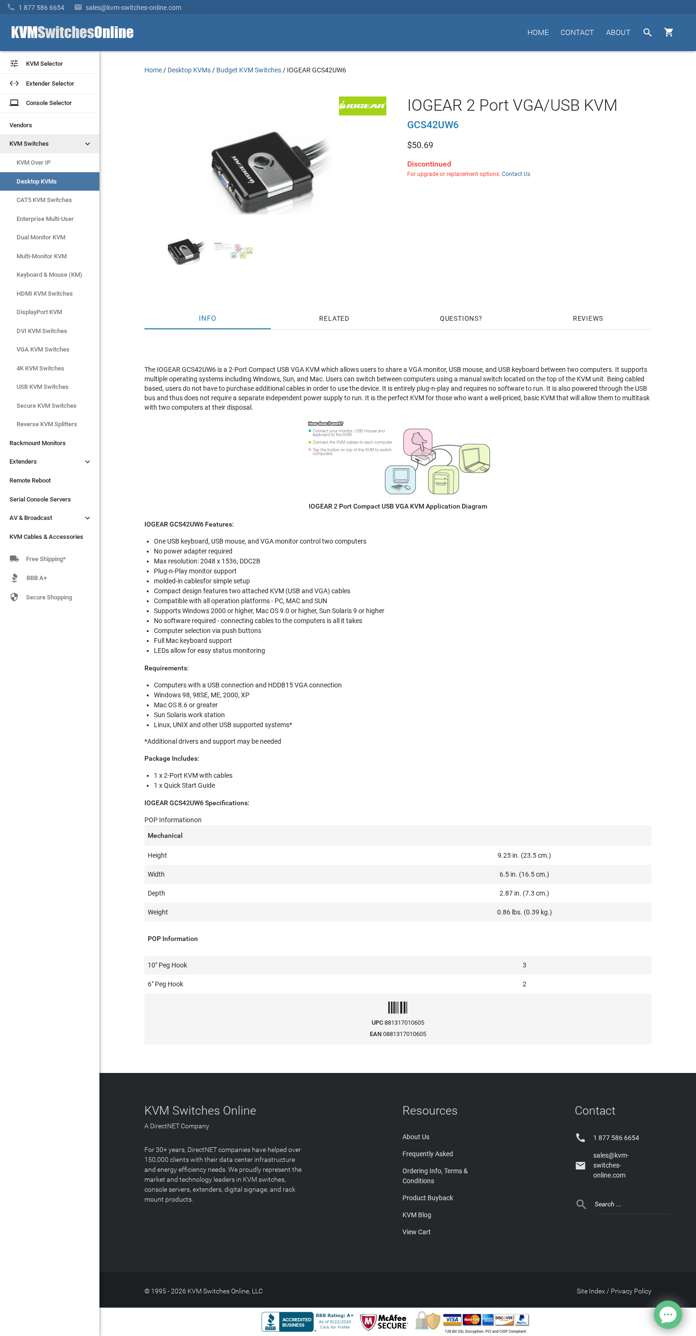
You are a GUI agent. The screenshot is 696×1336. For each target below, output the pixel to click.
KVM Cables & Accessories (46, 536)
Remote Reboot (30, 480)
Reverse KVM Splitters (47, 424)
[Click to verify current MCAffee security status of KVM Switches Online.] (386, 1331)
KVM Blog (416, 1215)
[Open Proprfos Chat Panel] (668, 1315)
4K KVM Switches (40, 368)
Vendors (20, 125)
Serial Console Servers (40, 499)
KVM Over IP (34, 162)
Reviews (588, 318)
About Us (415, 1137)
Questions (459, 318)
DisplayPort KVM (39, 312)
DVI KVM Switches (42, 330)
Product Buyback (427, 1198)
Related (334, 318)
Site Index (591, 1291)
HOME (538, 32)
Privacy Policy (631, 1291)
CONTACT (577, 32)
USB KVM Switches (43, 386)
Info (207, 318)
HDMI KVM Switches (45, 293)
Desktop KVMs (37, 181)
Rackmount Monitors (37, 443)
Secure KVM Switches (47, 405)
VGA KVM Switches (43, 349)
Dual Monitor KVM (41, 237)
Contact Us (516, 174)
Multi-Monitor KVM (42, 256)
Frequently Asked (427, 1154)
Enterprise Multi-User (45, 218)
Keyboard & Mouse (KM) (49, 274)
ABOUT (618, 32)
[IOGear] (363, 113)
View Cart (416, 1232)
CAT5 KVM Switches (44, 199)
